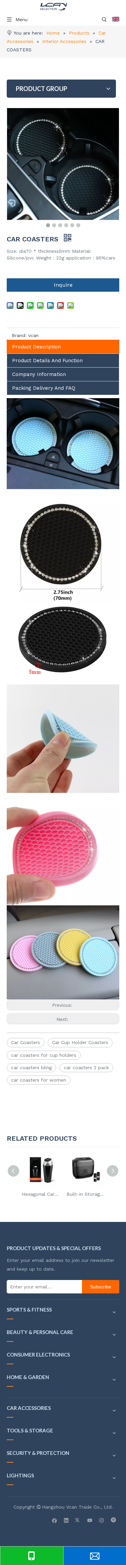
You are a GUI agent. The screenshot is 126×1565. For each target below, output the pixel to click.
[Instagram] (101, 1520)
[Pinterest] (113, 1520)
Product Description (36, 347)
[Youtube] (90, 1520)
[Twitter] (78, 1520)
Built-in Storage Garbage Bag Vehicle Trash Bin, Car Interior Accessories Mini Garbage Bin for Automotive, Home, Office (85, 1194)
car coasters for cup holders (43, 1055)
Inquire (63, 285)
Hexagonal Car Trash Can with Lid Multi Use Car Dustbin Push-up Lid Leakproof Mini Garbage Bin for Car (41, 1194)
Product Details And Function (47, 361)
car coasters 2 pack (86, 1067)
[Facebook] (54, 1520)
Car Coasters (25, 1042)
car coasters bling (31, 1067)
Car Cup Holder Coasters (80, 1042)
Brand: (19, 335)
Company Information (39, 374)
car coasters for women (38, 1080)
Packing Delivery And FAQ (43, 388)
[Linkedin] (66, 1520)
